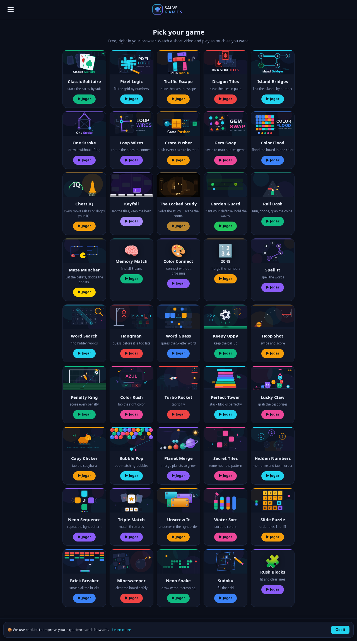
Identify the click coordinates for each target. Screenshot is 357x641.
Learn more (121, 629)
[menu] (10, 9)
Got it (340, 630)
